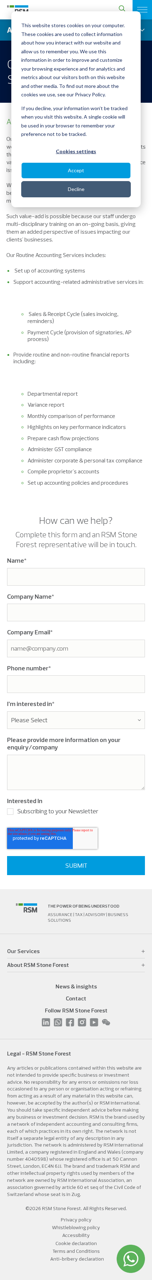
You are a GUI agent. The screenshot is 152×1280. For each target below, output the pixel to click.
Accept (76, 170)
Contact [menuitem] (76, 998)
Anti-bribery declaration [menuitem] (77, 1259)
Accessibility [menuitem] (76, 1235)
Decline (76, 189)
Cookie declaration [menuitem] (76, 1243)
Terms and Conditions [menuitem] (76, 1251)
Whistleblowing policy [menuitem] (76, 1227)
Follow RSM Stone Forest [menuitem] (76, 1010)
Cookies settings (76, 151)
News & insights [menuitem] (76, 986)
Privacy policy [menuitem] (76, 1219)
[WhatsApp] (131, 1259)
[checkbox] (76, 813)
